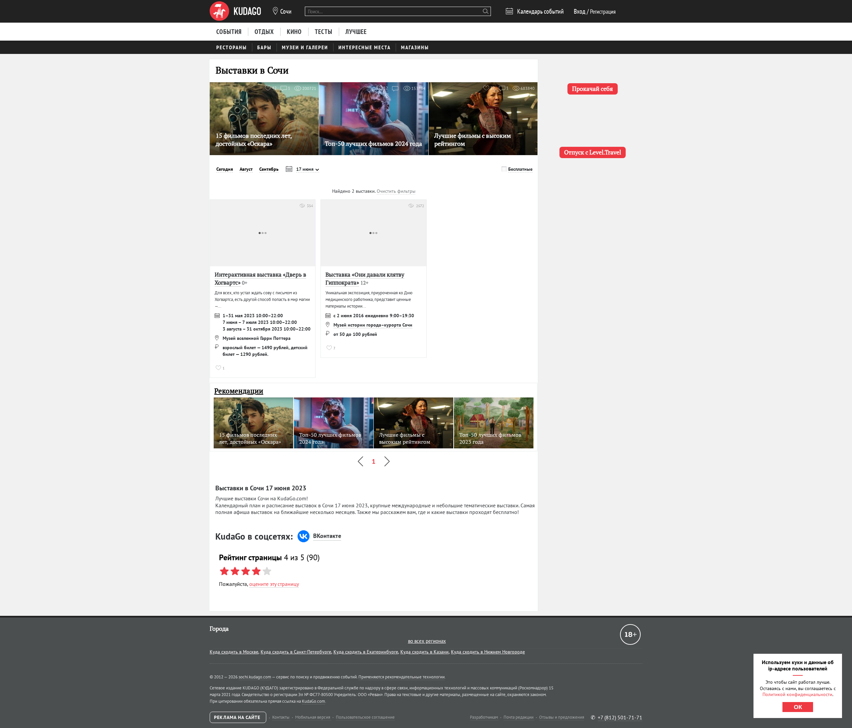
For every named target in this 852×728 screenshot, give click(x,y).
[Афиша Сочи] (235, 11)
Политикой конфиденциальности (797, 694)
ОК (798, 707)
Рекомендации (238, 390)
